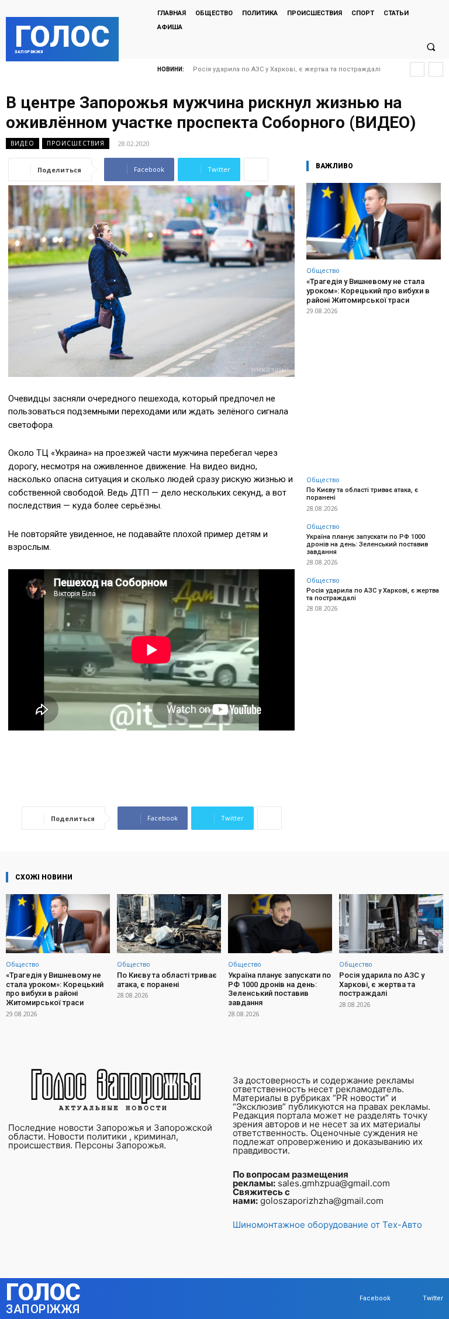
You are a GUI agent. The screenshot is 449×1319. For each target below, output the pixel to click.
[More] (256, 169)
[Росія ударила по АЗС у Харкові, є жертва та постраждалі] (391, 923)
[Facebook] (348, 1298)
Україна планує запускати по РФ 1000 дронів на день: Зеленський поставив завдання (367, 544)
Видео (22, 143)
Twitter (433, 1298)
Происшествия (76, 143)
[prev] (417, 69)
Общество (323, 270)
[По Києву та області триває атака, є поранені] (169, 923)
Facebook (375, 1298)
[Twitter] (411, 1298)
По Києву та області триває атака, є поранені (167, 980)
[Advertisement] (373, 388)
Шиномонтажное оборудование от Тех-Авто (327, 1224)
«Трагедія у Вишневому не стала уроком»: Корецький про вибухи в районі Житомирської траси (368, 290)
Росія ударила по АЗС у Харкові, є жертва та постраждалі (287, 69)
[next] (436, 69)
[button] (431, 46)
